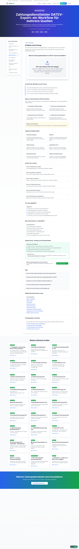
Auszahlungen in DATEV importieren (33, 309)
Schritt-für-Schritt (12, 55)
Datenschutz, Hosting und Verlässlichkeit (13, 64)
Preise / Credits (29, 300)
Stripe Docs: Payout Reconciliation (35, 325)
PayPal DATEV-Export (31, 305)
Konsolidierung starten (61, 263)
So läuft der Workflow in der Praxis (14, 47)
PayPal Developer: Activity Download (35, 327)
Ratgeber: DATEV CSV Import (32, 312)
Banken (49, 3)
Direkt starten (11, 43)
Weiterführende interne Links (13, 70)
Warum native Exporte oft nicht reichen (13, 50)
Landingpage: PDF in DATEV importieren (34, 310)
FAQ (57, 3)
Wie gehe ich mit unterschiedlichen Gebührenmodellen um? (39, 280)
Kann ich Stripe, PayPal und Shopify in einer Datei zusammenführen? (41, 273)
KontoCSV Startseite (30, 299)
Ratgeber (44, 3)
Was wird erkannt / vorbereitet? (12, 61)
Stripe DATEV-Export (30, 304)
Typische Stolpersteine (13, 52)
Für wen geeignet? (12, 57)
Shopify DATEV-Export (31, 307)
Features (39, 3)
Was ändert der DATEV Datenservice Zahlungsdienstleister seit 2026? (42, 277)
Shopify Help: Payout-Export (34, 328)
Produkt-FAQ (29, 302)
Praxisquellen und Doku (13, 72)
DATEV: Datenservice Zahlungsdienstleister (36, 323)
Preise (54, 3)
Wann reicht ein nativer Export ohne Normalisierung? (38, 288)
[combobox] (70, 3)
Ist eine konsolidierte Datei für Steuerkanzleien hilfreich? (39, 284)
